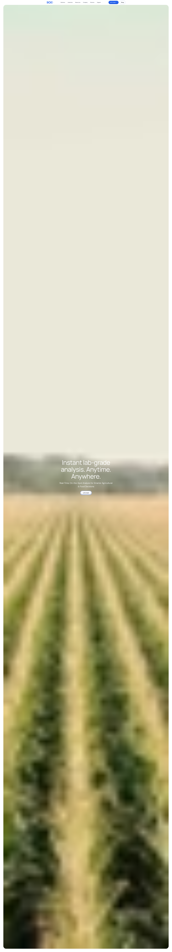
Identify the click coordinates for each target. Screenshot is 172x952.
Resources (77, 2)
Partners (92, 2)
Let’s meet (113, 2)
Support (99, 2)
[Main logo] (50, 2)
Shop (122, 2)
